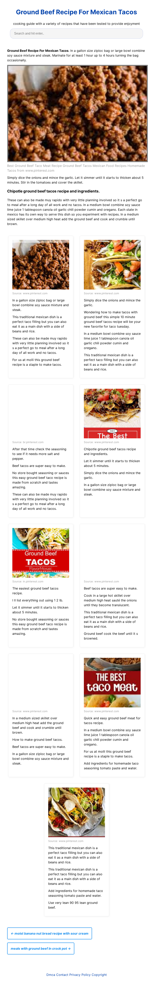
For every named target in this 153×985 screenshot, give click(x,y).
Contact (62, 975)
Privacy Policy (80, 975)
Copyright (99, 975)
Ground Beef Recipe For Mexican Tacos (76, 12)
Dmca (50, 975)
